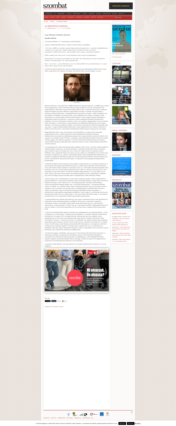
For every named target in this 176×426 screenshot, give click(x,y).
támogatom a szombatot (120, 6)
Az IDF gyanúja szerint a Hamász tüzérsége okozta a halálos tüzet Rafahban (121, 228)
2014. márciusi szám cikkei (119, 54)
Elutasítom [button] (130, 423)
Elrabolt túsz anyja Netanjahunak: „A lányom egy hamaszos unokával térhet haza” (121, 218)
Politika (52, 21)
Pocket (59, 301)
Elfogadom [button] (122, 423)
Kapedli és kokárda (58, 306)
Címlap (46, 21)
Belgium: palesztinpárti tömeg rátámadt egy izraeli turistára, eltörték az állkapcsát (121, 235)
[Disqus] (77, 334)
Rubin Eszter (56, 71)
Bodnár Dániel (52, 28)
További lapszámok (117, 57)
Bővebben (138, 423)
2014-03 (51, 306)
